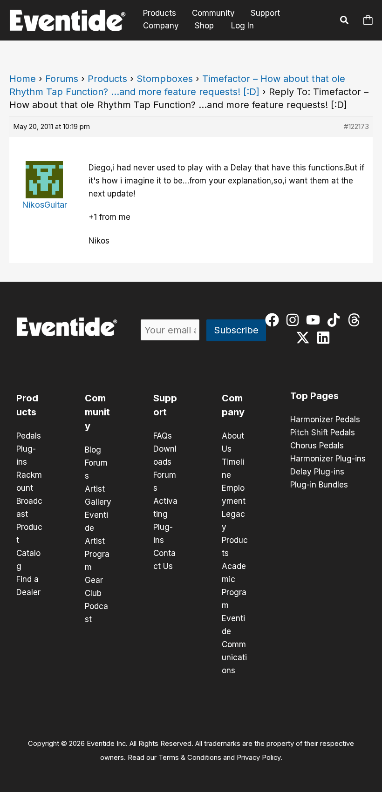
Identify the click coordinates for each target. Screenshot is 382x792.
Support (265, 13)
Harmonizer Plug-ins (328, 458)
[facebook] (274, 320)
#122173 (356, 126)
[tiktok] (336, 320)
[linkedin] (325, 338)
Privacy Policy (258, 757)
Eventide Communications (234, 644)
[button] (344, 21)
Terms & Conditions (189, 757)
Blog (93, 449)
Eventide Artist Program (97, 541)
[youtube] (315, 320)
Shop (204, 25)
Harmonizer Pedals (325, 419)
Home (22, 78)
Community (213, 13)
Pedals (28, 435)
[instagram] (295, 320)
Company (161, 25)
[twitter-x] (305, 338)
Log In (242, 25)
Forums (61, 78)
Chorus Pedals (317, 445)
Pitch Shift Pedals (322, 432)
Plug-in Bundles (319, 484)
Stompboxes (164, 78)
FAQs (162, 435)
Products (159, 13)
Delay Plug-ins (317, 471)
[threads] (356, 320)
